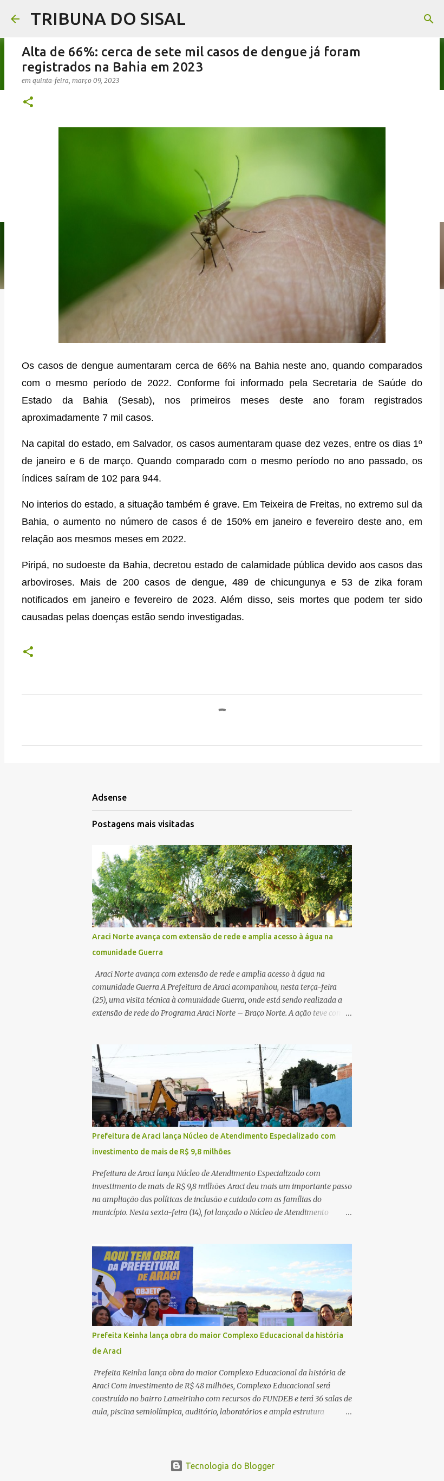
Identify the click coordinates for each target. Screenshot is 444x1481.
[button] (28, 102)
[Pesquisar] (428, 19)
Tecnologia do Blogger (229, 1466)
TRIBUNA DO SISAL (108, 18)
